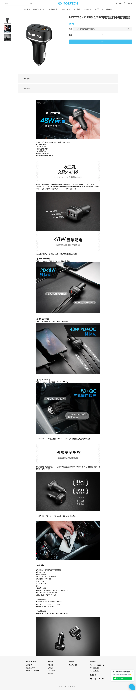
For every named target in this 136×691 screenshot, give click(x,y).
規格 (70, 29)
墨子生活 (77, 9)
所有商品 (27, 9)
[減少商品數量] (75, 35)
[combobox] (18, 3)
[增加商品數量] (130, 35)
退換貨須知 (51, 671)
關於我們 (98, 9)
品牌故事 (29, 665)
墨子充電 (65, 9)
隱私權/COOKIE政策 (32, 671)
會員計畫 (50, 665)
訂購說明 (50, 668)
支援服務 (86, 9)
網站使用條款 (30, 668)
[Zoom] (39, 43)
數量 (70, 35)
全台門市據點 (73, 665)
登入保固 (50, 673)
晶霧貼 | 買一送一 (39, 9)
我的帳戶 (109, 9)
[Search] (31, 3)
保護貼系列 (53, 9)
